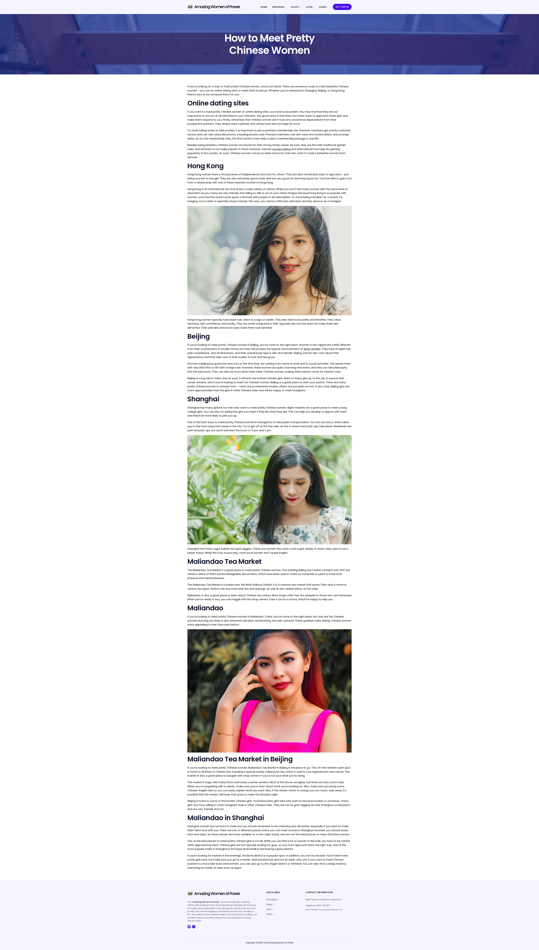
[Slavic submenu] (300, 7)
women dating (281, 149)
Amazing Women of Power (217, 7)
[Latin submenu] (313, 7)
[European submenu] (285, 7)
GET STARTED (342, 6)
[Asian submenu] (327, 7)
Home (264, 7)
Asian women (312, 349)
